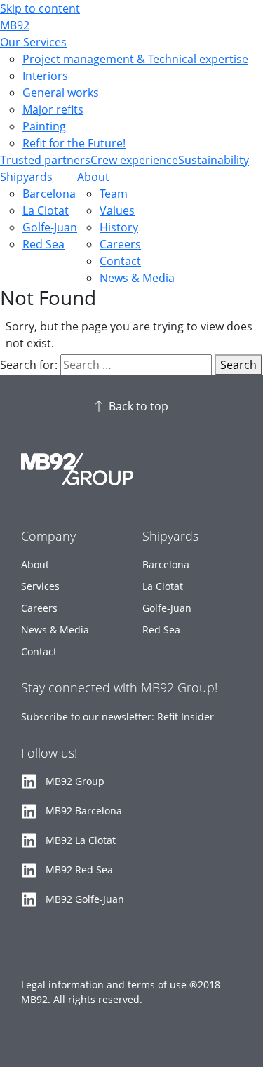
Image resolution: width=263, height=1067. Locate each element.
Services (40, 586)
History (119, 227)
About (93, 176)
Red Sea (43, 244)
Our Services (33, 42)
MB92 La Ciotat (81, 840)
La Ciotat (45, 210)
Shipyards (26, 176)
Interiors (45, 75)
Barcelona (49, 193)
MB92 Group (75, 781)
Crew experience (134, 160)
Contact (120, 261)
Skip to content (40, 8)
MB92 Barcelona (84, 810)
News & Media (137, 278)
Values (117, 210)
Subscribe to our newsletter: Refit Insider (117, 716)
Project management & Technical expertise (135, 59)
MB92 (14, 25)
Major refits (52, 109)
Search (238, 365)
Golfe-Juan (49, 227)
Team (114, 193)
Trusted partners (45, 160)
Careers (120, 244)
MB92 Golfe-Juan (85, 899)
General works (60, 92)
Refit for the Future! (74, 143)
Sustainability (213, 160)
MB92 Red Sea (79, 869)
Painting (44, 126)
